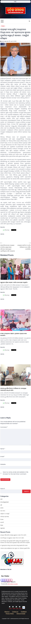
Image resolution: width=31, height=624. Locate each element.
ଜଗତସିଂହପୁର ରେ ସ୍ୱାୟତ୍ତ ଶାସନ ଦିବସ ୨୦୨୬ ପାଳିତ (12, 538)
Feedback (24, 611)
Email (2, 456)
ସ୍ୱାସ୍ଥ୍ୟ (2, 528)
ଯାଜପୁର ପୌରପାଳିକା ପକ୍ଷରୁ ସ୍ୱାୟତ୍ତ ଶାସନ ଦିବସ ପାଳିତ (13, 535)
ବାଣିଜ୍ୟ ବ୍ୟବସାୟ (4, 516)
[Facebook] (10, 608)
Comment (4, 427)
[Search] (29, 21)
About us (6, 611)
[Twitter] (13, 608)
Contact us (15, 611)
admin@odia (5, 41)
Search (2, 489)
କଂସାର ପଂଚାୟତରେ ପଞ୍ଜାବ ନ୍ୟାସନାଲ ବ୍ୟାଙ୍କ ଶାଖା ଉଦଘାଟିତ (13, 334)
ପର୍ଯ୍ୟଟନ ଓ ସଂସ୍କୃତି (4, 513)
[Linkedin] (17, 608)
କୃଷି (1, 505)
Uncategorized (4, 502)
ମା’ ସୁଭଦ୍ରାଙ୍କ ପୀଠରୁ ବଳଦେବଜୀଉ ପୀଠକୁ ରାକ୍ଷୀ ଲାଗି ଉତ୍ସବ (14, 545)
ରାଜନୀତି (2, 522)
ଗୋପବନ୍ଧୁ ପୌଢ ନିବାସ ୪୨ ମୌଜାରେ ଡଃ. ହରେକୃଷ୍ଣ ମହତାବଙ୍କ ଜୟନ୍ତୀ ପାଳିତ (13, 389)
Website (3, 464)
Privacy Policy (10, 613)
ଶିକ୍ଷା (1, 525)
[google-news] (23, 608)
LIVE (1, 499)
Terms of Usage (20, 613)
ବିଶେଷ (3, 26)
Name (2, 449)
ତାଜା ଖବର (2, 511)
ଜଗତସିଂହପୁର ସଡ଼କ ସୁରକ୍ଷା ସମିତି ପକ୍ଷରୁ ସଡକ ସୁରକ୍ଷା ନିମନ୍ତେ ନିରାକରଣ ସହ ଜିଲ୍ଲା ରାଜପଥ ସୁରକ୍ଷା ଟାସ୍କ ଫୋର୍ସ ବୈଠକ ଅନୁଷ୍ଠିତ (15, 541)
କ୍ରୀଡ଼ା (1, 508)
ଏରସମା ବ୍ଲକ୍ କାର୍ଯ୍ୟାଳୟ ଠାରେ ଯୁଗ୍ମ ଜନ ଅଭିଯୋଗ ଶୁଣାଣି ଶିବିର (15, 548)
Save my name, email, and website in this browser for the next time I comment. (15, 473)
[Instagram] (20, 608)
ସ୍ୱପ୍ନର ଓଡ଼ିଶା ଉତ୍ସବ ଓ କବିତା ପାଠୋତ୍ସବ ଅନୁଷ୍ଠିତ (14, 282)
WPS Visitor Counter (13, 584)
